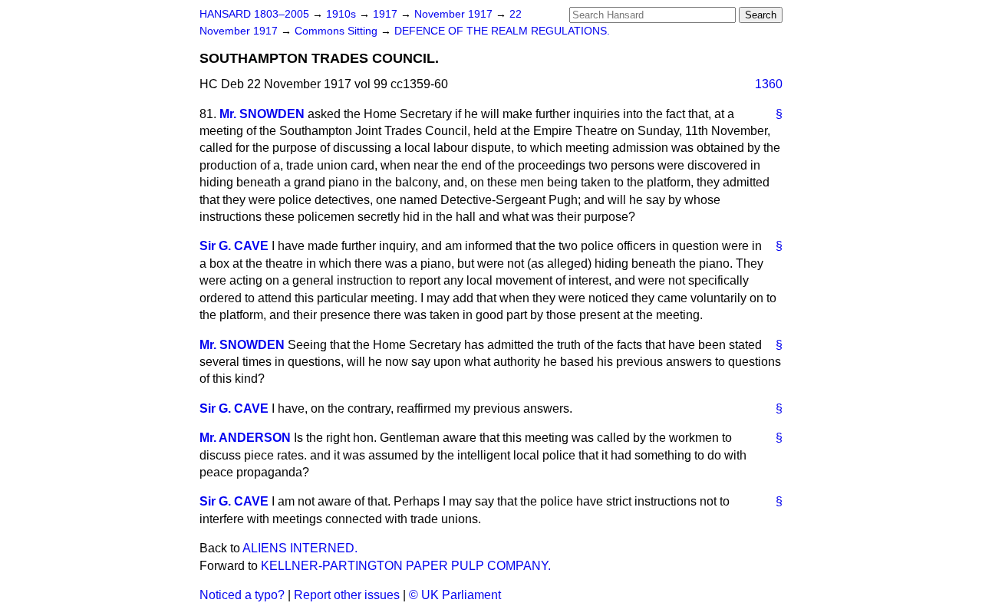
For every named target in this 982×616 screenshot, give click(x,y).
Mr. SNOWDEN (262, 113)
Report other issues (347, 594)
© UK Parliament (455, 594)
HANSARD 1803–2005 (254, 14)
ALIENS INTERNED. (300, 548)
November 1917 (455, 14)
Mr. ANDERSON (245, 437)
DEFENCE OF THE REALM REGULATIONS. (502, 31)
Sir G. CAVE (234, 245)
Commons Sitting (338, 31)
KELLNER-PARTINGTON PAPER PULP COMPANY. (406, 565)
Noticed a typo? (242, 594)
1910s (342, 14)
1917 (386, 14)
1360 (769, 84)
